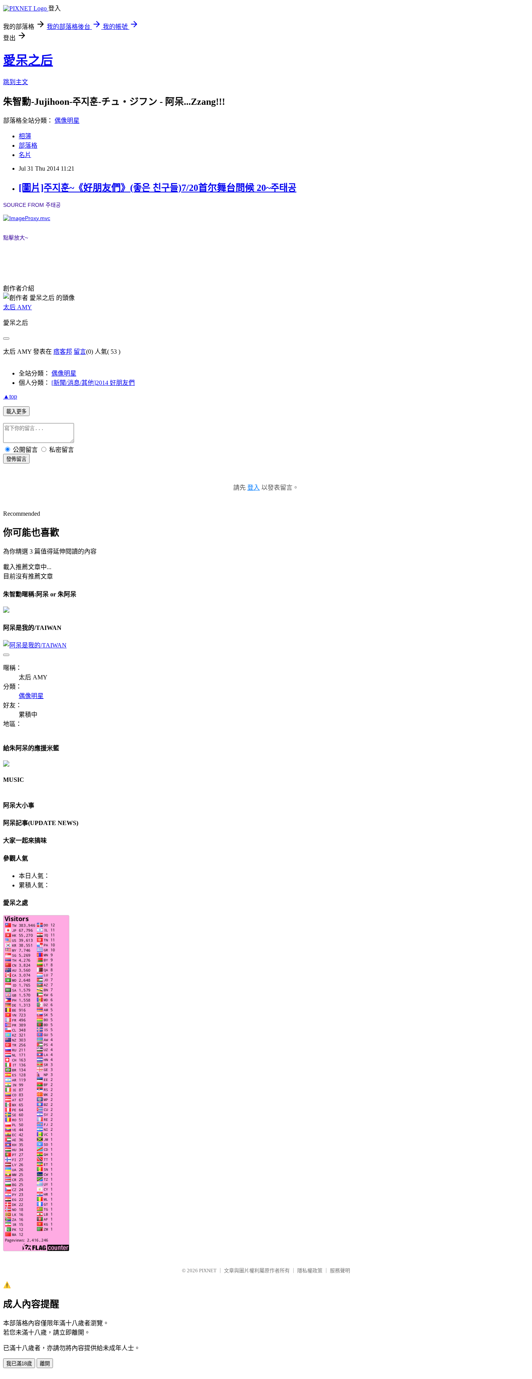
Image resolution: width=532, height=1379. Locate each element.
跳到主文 (15, 82)
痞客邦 (62, 351)
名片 (25, 155)
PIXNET (208, 1270)
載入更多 (16, 411)
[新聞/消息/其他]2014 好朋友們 (93, 382)
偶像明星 (67, 120)
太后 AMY (17, 307)
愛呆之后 (28, 60)
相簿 (25, 136)
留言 (80, 351)
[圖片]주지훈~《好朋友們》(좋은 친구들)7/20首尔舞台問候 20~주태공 (157, 188)
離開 (45, 1364)
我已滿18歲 (19, 1364)
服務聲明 (340, 1270)
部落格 (28, 145)
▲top (10, 396)
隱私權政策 (309, 1270)
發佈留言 (16, 459)
